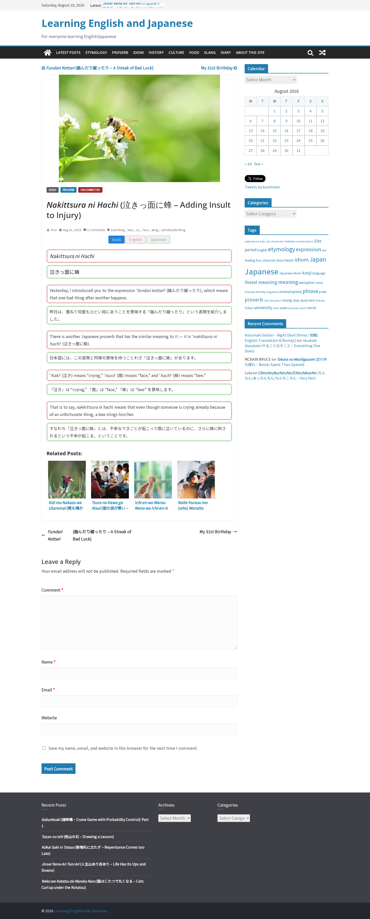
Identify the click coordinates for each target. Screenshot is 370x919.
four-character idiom (270, 260)
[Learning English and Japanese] (48, 53)
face (146, 230)
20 (251, 140)
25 (311, 140)
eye (324, 250)
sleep (296, 300)
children (289, 241)
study (304, 300)
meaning (288, 281)
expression (308, 249)
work (311, 307)
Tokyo (249, 308)
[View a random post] (322, 53)
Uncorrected (90, 190)
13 (251, 130)
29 (275, 150)
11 (311, 120)
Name (48, 662)
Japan (318, 259)
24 (299, 140)
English (135, 239)
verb (276, 308)
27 (251, 150)
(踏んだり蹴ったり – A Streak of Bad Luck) (100, 68)
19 (322, 130)
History (156, 52)
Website (49, 718)
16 (286, 130)
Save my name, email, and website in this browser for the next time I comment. (123, 748)
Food (194, 52)
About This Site (250, 52)
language (318, 273)
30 (286, 150)
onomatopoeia (290, 291)
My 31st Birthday (217, 68)
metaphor (307, 282)
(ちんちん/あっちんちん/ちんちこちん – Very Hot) (285, 375)
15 (275, 130)
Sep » (258, 163)
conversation (305, 241)
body (261, 241)
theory (320, 300)
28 (263, 150)
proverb (254, 299)
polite (323, 292)
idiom (301, 259)
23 (286, 140)
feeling (250, 260)
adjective (251, 241)
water (283, 308)
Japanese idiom (290, 273)
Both (116, 239)
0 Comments (96, 230)
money (261, 292)
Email (48, 690)
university (263, 307)
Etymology (96, 52)
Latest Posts (68, 52)
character (277, 241)
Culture (176, 52)
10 (299, 120)
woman (293, 308)
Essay (52, 190)
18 (311, 130)
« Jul (248, 163)
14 (263, 130)
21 (263, 140)
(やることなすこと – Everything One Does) (282, 345)
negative (272, 292)
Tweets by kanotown (262, 186)
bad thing (118, 230)
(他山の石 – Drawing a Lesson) (78, 836)
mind (319, 282)
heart (289, 260)
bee (130, 230)
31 (299, 150)
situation (276, 300)
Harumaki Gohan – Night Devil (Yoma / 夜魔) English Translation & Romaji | (281, 337)
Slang (210, 52)
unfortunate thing (173, 230)
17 (299, 130)
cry (138, 230)
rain (266, 300)
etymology (281, 249)
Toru (54, 230)
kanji (307, 273)
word (303, 308)
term (312, 300)
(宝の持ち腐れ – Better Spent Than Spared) (286, 362)
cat (268, 241)
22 (275, 140)
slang (287, 300)
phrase (310, 291)
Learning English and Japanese (117, 23)
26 (322, 140)
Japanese (158, 239)
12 (322, 120)
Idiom (138, 52)
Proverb (120, 52)
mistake (250, 292)
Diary (226, 52)
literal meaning (261, 282)
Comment (52, 590)
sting (155, 230)
